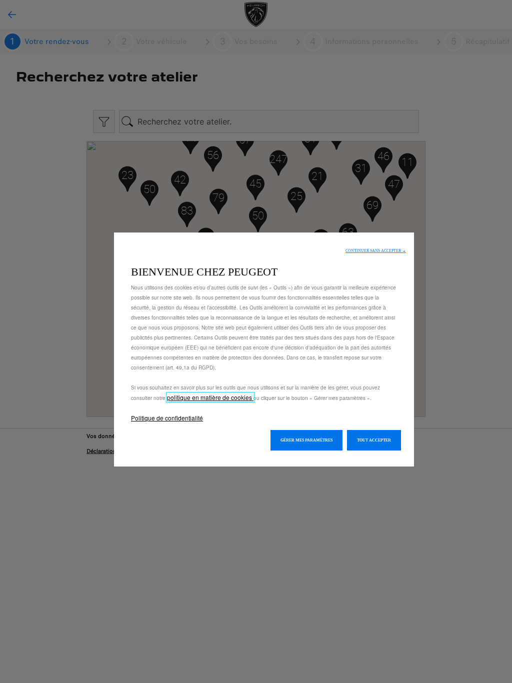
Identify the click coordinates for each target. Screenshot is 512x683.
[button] (376, 250)
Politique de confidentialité (167, 418)
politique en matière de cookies (210, 397)
